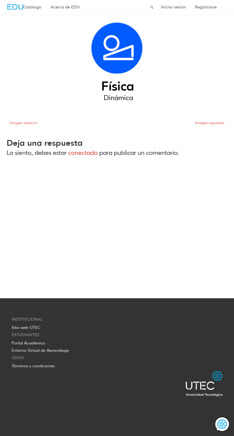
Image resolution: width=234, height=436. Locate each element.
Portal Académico (28, 343)
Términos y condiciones (33, 366)
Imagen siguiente (209, 123)
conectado (83, 152)
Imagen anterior (23, 123)
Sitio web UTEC (26, 327)
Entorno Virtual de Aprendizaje (40, 350)
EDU (15, 7)
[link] (151, 7)
